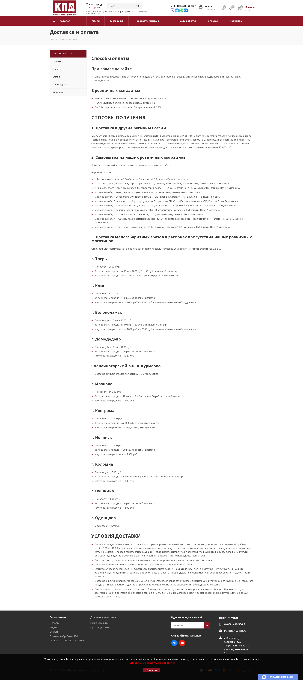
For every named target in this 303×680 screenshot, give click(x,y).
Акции (53, 627)
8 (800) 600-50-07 (183, 5)
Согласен (151, 669)
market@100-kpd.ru (235, 630)
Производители (99, 627)
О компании (58, 617)
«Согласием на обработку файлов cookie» (151, 662)
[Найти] (138, 6)
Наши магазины (99, 622)
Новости (54, 622)
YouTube (182, 643)
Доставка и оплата (103, 617)
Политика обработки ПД (64, 636)
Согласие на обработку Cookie (67, 640)
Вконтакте (174, 643)
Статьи (54, 631)
